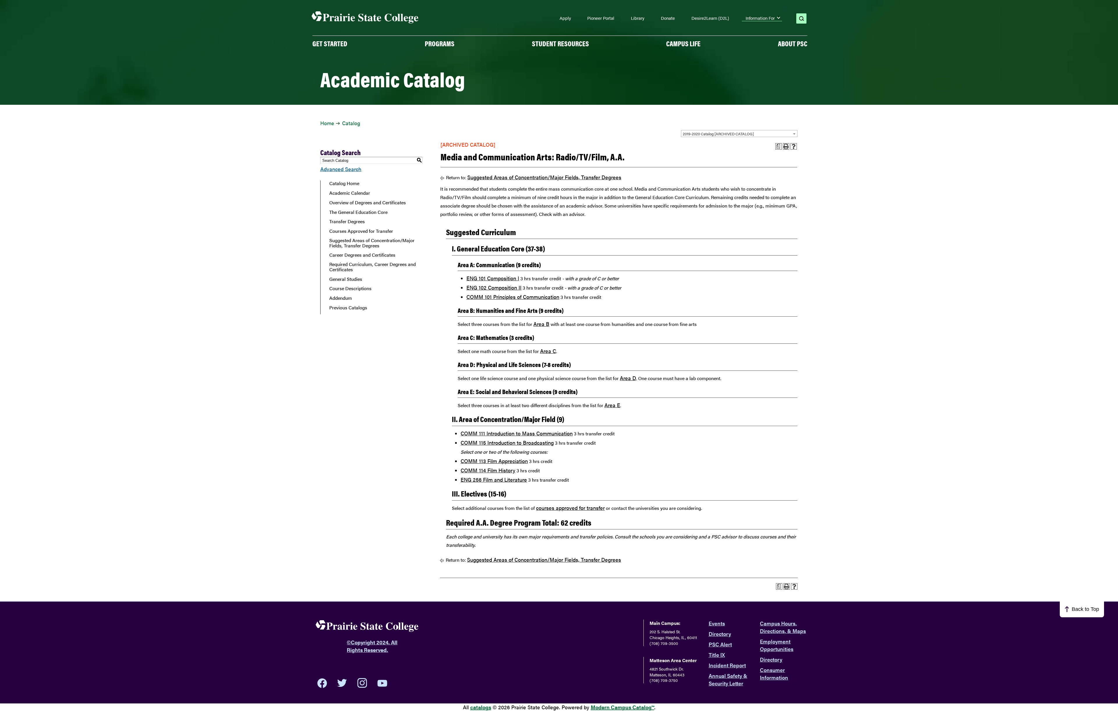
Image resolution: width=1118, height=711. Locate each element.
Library (637, 18)
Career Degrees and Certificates (362, 255)
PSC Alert (720, 644)
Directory (720, 633)
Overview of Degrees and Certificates (367, 202)
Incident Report (727, 665)
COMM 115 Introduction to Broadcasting (507, 442)
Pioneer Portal (600, 18)
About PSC (792, 43)
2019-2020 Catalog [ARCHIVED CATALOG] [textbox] (718, 133)
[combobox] (739, 133)
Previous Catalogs (348, 307)
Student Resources (560, 43)
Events (717, 623)
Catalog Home (344, 183)
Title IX (717, 654)
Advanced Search (340, 169)
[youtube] (382, 683)
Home (327, 123)
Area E (612, 405)
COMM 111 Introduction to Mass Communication (517, 433)
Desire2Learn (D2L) (710, 18)
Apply (565, 18)
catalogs (480, 707)
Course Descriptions (350, 288)
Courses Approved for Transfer (361, 231)
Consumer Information (774, 673)
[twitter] (342, 683)
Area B (541, 323)
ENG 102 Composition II (493, 287)
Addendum (340, 298)
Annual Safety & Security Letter (728, 679)
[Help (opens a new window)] (793, 146)
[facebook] (322, 683)
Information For (760, 18)
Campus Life (683, 43)
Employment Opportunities (776, 645)
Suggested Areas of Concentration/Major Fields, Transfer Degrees (372, 243)
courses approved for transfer (570, 507)
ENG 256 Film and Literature (494, 479)
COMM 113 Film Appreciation (494, 460)
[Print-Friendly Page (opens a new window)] (786, 146)
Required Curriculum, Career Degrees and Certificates (372, 267)
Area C (548, 350)
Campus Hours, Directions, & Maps (783, 627)
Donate (668, 18)
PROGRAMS (439, 43)
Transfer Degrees (347, 221)
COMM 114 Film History (488, 470)
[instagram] (362, 683)
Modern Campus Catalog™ (622, 707)
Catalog (351, 123)
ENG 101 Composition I (492, 278)
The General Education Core (358, 212)
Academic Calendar (349, 193)
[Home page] (365, 17)
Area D (628, 378)
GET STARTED (329, 43)
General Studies (345, 279)
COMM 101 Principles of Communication (512, 296)
